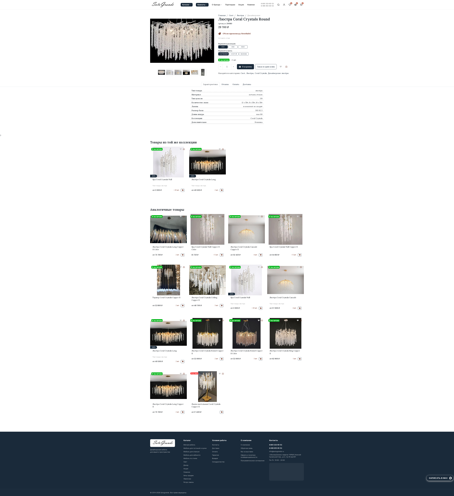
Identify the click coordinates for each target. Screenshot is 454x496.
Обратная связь (246, 448)
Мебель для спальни (191, 452)
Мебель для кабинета (191, 455)
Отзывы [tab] (225, 84)
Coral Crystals (261, 73)
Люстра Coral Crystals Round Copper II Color (246, 352)
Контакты (215, 445)
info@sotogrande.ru (276, 451)
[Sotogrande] (162, 443)
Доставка (215, 448)
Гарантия (215, 455)
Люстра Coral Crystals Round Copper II (207, 352)
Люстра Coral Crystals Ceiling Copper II (204, 298)
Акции (241, 5)
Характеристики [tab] (210, 84)
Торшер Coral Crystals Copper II (166, 297)
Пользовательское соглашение (252, 461)
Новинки (251, 5)
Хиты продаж (188, 475)
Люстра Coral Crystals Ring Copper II (285, 352)
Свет (243, 73)
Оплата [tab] (235, 84)
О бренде (216, 5)
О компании (245, 445)
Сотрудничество (218, 462)
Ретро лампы (188, 482)
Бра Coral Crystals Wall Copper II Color (206, 248)
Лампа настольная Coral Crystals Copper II (206, 405)
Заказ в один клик (266, 66)
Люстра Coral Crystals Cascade (283, 297)
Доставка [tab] (247, 84)
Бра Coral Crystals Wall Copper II (284, 247)
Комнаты (201, 5)
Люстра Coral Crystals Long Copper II (168, 405)
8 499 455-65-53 (267, 6)
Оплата (215, 452)
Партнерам (230, 5)
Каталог (185, 5)
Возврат (215, 458)
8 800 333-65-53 (267, 3)
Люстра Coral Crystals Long (204, 179)
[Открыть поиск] (278, 5)
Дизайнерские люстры (278, 73)
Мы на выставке (247, 452)
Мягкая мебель (189, 445)
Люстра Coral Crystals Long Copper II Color (168, 248)
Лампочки (187, 479)
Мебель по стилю (190, 458)
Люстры (250, 73)
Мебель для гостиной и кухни (195, 448)
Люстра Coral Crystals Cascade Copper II (244, 248)
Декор (185, 465)
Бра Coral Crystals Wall (162, 179)
